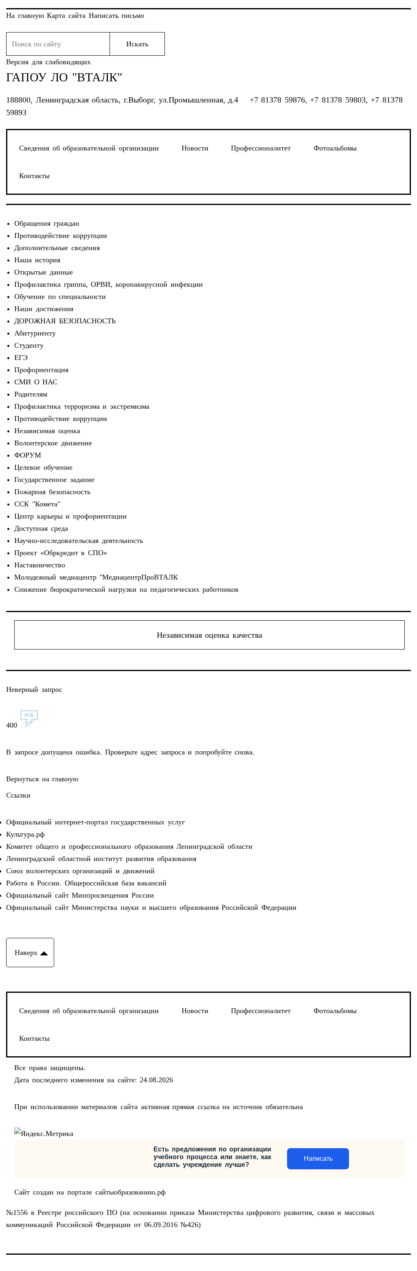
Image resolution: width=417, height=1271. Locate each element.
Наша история (37, 260)
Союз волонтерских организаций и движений (80, 871)
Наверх (26, 952)
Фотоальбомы (335, 148)
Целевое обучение (43, 467)
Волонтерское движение (53, 443)
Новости (195, 148)
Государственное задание (54, 479)
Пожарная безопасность (52, 492)
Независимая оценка (47, 431)
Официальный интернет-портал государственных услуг (95, 822)
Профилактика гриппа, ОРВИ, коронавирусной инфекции (108, 284)
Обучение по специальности (60, 296)
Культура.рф (25, 834)
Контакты (34, 176)
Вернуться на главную (42, 779)
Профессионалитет (261, 148)
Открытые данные (43, 272)
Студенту (29, 345)
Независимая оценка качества (209, 634)
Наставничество (39, 565)
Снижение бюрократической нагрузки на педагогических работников (126, 589)
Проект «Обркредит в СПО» (60, 553)
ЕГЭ (21, 357)
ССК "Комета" (37, 504)
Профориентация (41, 370)
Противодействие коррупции (60, 235)
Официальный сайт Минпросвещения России (80, 895)
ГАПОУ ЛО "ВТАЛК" (64, 77)
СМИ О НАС (35, 382)
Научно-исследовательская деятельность (78, 540)
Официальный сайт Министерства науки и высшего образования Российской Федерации (151, 907)
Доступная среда (41, 528)
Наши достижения (43, 309)
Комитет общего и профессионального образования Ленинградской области (129, 846)
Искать (137, 44)
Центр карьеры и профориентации (70, 516)
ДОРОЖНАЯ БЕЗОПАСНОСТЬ (65, 321)
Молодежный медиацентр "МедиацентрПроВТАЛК (96, 577)
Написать (318, 1158)
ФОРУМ (27, 455)
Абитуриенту (35, 333)
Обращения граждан (46, 223)
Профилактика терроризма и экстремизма (81, 406)
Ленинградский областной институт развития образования (101, 859)
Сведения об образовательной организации (89, 148)
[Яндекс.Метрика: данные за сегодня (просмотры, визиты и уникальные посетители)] (43, 1133)
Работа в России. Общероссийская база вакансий (86, 883)
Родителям (30, 394)
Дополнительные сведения (57, 248)
